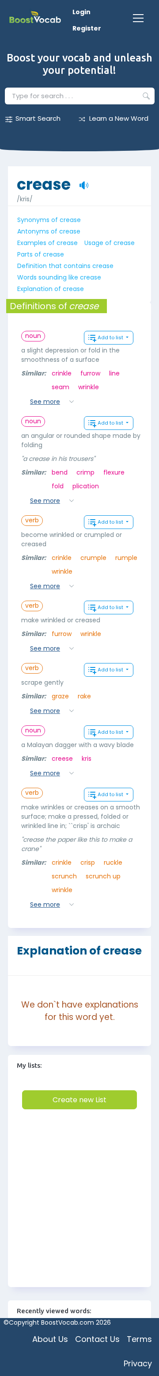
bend (60, 472)
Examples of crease (47, 242)
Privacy (138, 1363)
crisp (87, 862)
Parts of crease (40, 254)
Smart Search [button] (38, 118)
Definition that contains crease (65, 265)
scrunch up (103, 876)
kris (86, 758)
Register (86, 28)
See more (45, 401)
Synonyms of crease (49, 219)
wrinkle (88, 387)
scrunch (64, 876)
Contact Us (97, 1339)
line (114, 373)
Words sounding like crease (59, 277)
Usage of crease (109, 242)
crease (44, 179)
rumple (126, 557)
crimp (85, 472)
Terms (139, 1339)
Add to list (111, 337)
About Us (50, 1339)
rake (84, 696)
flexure (114, 472)
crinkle (62, 373)
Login (81, 12)
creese (62, 758)
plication (85, 486)
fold (58, 486)
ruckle (113, 862)
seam (60, 387)
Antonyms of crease (48, 231)
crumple (93, 557)
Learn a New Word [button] (118, 118)
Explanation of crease (50, 288)
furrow (90, 373)
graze (60, 696)
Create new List (79, 1100)
